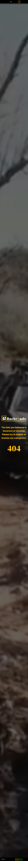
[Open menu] (19, 2)
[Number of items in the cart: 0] (11, 2)
